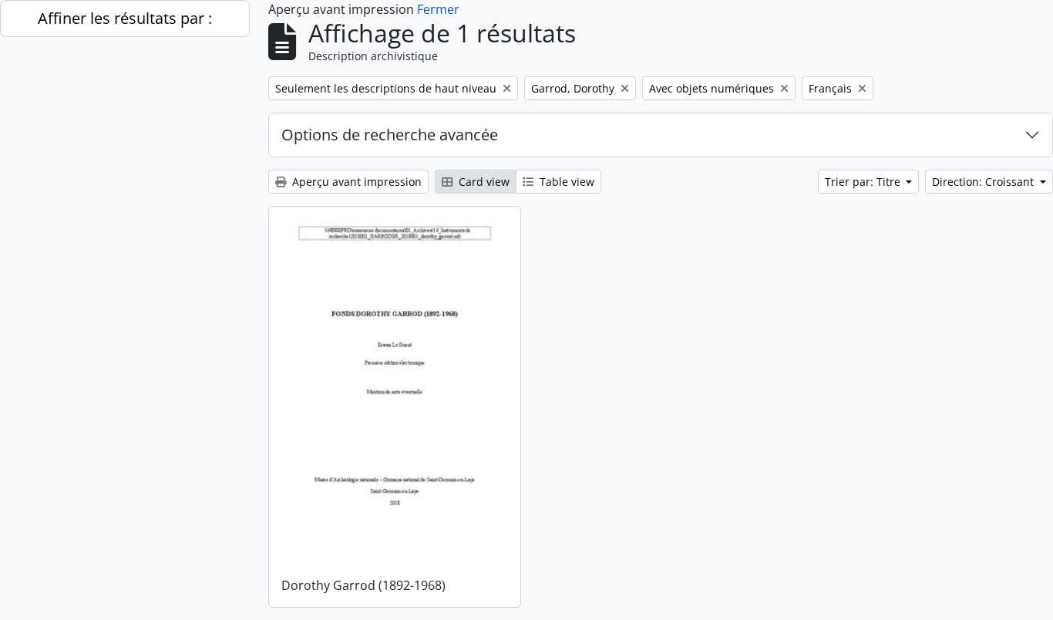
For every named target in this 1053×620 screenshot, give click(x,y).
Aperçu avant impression (355, 181)
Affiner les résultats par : (125, 18)
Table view (565, 181)
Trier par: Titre (864, 181)
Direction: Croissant (984, 181)
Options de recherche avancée (389, 134)
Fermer (438, 9)
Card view (483, 181)
